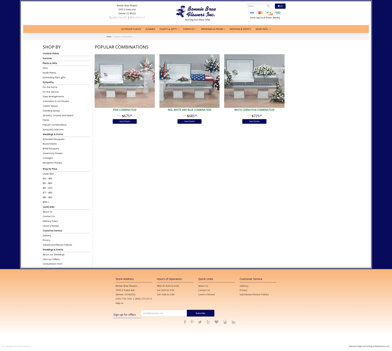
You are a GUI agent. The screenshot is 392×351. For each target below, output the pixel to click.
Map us (119, 302)
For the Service (51, 91)
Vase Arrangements (53, 96)
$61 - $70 (47, 188)
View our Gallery (51, 259)
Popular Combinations (54, 124)
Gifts (45, 68)
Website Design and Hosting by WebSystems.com (369, 346)
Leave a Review (51, 225)
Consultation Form (53, 263)
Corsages (48, 158)
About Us (47, 211)
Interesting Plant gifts (54, 77)
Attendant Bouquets (53, 139)
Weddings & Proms (212, 29)
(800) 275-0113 (137, 17)
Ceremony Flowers (53, 153)
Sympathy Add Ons (53, 129)
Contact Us (49, 216)
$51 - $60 (47, 183)
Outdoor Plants (131, 29)
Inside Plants (49, 72)
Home (108, 36)
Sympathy (188, 29)
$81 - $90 (47, 197)
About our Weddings (53, 254)
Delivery (47, 235)
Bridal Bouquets (51, 148)
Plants (46, 120)
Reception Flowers (52, 162)
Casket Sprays (50, 106)
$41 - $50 (47, 178)
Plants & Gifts (168, 29)
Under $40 (48, 173)
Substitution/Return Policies (57, 244)
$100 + (46, 202)
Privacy (46, 240)
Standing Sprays (51, 110)
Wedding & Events (240, 29)
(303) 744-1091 (119, 17)
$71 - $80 (47, 192)
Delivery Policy (50, 221)
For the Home (50, 87)
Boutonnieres (50, 143)
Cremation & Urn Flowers (56, 101)
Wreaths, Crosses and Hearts (58, 115)
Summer (150, 29)
